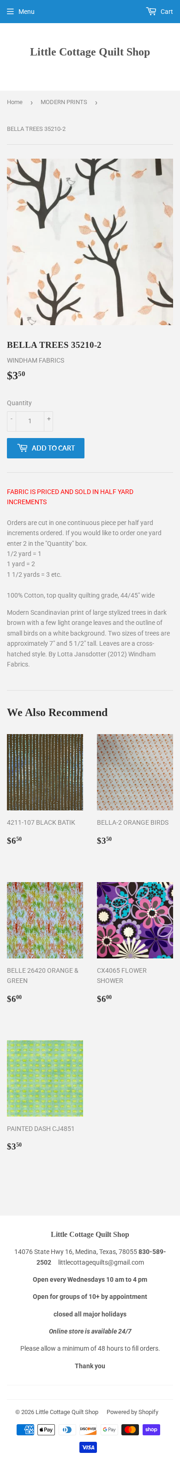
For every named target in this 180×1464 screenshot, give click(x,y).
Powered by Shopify (132, 1411)
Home (15, 102)
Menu (26, 11)
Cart (166, 11)
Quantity (19, 403)
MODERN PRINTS (64, 102)
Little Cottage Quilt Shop (90, 51)
